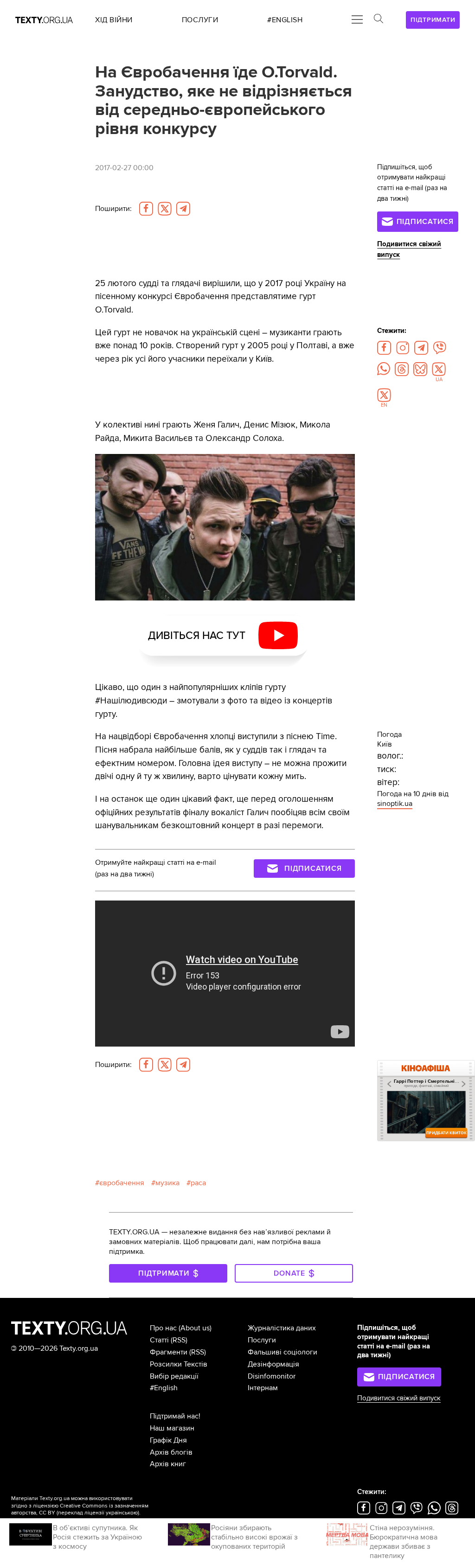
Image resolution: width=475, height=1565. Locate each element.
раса (198, 1183)
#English (164, 1388)
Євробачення (121, 1183)
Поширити (113, 208)
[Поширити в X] (165, 209)
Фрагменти (168, 1352)
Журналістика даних (282, 1328)
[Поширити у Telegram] (183, 209)
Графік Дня (168, 1440)
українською (122, 1512)
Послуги (262, 1340)
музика (167, 1183)
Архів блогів (171, 1452)
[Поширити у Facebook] (146, 209)
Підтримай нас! (175, 1416)
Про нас (163, 1328)
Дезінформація (273, 1364)
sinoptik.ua (394, 803)
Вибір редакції (174, 1376)
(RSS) (179, 1340)
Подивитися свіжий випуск (399, 1398)
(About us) (195, 1328)
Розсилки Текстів (178, 1364)
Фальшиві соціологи (282, 1352)
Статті (159, 1340)
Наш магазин (172, 1428)
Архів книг (168, 1464)
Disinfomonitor (271, 1376)
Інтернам (263, 1388)
